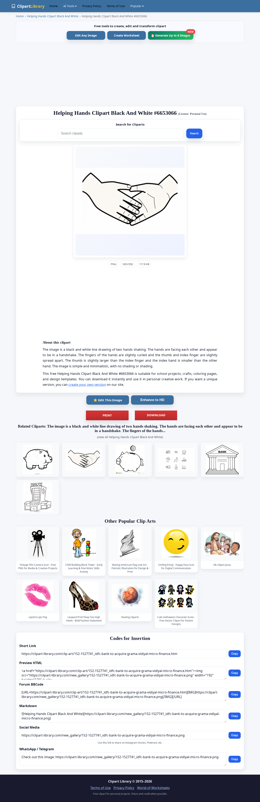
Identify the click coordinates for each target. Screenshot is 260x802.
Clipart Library (119, 781)
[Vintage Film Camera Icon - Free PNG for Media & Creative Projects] (38, 543)
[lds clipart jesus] (222, 543)
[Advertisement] (130, 74)
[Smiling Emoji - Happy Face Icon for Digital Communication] (176, 543)
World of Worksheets (153, 788)
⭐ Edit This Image (107, 400)
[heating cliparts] (130, 596)
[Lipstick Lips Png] (38, 596)
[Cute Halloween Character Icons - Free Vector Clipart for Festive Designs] (176, 596)
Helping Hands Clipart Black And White (52, 16)
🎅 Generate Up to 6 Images (172, 34)
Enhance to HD (152, 400)
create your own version (87, 384)
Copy (234, 653)
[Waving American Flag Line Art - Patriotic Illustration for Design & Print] (130, 543)
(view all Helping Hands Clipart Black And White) (130, 437)
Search (194, 133)
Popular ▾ (137, 6)
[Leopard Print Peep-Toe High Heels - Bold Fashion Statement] (84, 596)
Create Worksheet (126, 35)
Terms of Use (116, 6)
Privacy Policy (91, 6)
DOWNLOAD (156, 415)
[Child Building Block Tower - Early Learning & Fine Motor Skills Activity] (84, 543)
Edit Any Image (86, 35)
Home (53, 6)
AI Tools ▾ (70, 6)
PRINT (107, 415)
